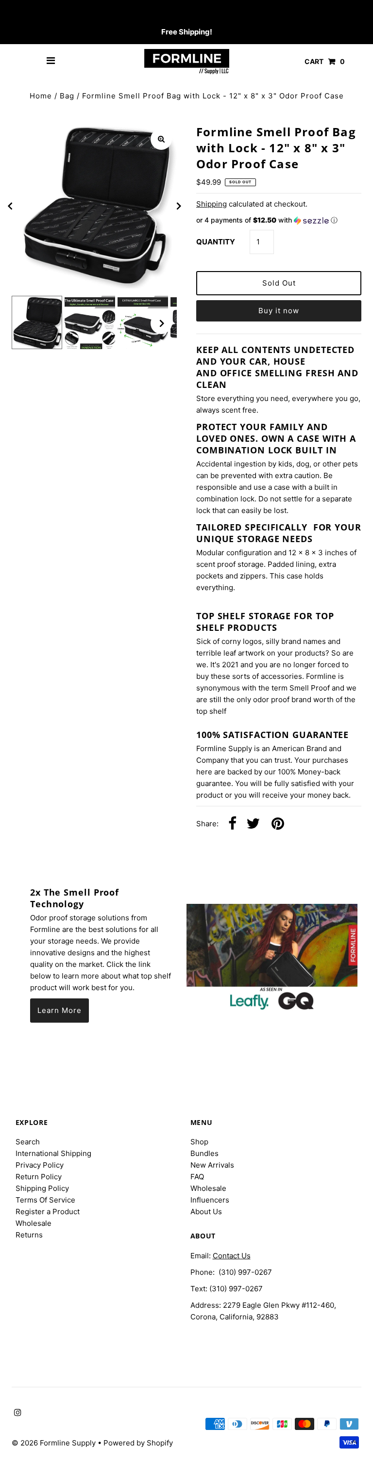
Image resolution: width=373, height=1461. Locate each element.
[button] (278, 220)
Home (41, 95)
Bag (67, 95)
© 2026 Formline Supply (55, 1442)
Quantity (215, 241)
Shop (199, 1141)
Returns (29, 1234)
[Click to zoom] (161, 139)
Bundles (204, 1153)
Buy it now (278, 310)
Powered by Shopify (138, 1442)
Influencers (209, 1199)
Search (28, 1141)
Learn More (59, 1010)
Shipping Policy (42, 1188)
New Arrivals (212, 1165)
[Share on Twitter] (253, 824)
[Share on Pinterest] (277, 824)
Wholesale (33, 1223)
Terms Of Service (45, 1199)
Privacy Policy (40, 1165)
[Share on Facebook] (232, 824)
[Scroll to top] (353, 1441)
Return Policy (39, 1176)
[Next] (178, 206)
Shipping (211, 204)
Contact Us (232, 1255)
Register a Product (48, 1211)
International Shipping (53, 1153)
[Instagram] (16, 12)
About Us (206, 1211)
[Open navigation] (51, 61)
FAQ (197, 1176)
